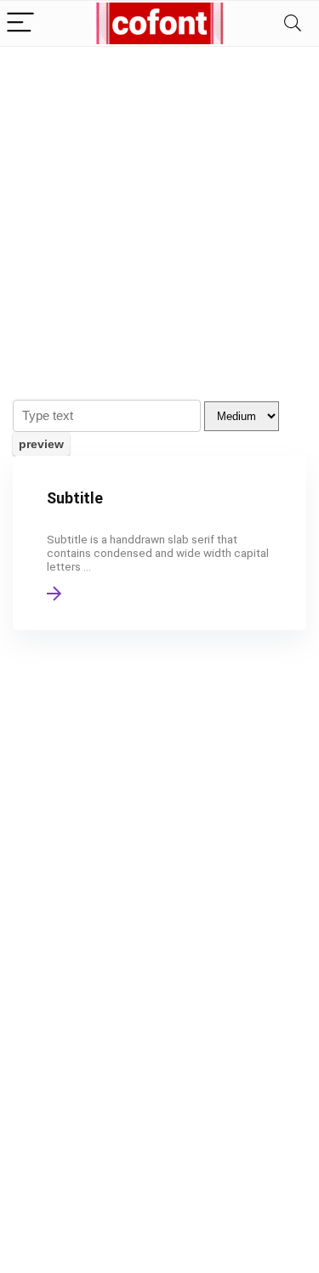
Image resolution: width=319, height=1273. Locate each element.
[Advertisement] (159, 214)
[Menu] (20, 23)
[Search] (292, 23)
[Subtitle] (159, 543)
